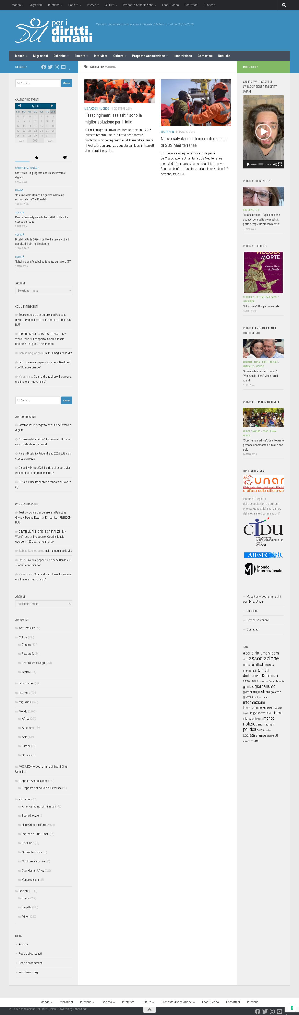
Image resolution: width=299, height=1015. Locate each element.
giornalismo (265, 686)
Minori (25, 916)
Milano (259, 719)
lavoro (278, 708)
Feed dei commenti (31, 963)
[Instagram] (56, 66)
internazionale (252, 708)
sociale (268, 730)
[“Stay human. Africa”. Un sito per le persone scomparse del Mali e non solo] (263, 417)
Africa (25, 718)
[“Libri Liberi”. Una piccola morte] (263, 272)
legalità (246, 713)
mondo (268, 718)
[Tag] (65, 157)
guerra (247, 697)
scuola (261, 730)
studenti (270, 736)
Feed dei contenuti (30, 953)
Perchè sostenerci (258, 620)
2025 (50, 140)
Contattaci (191, 5)
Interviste (93, 5)
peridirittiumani (265, 724)
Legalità (27, 907)
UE (276, 735)
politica (249, 729)
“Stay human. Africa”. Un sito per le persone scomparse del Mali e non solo (263, 445)
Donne (26, 898)
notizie (249, 724)
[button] (263, 132)
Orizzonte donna (32, 852)
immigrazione (259, 697)
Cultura (109, 5)
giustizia (263, 691)
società (249, 735)
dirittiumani (252, 675)
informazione (254, 702)
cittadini (260, 664)
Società (73, 5)
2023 (21, 140)
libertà (261, 713)
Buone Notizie (30, 815)
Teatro (26, 672)
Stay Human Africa (33, 870)
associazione (264, 658)
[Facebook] (43, 66)
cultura (270, 664)
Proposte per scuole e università (42, 788)
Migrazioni (36, 5)
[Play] (248, 164)
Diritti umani (270, 676)
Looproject (80, 1009)
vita (256, 741)
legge (253, 713)
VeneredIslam (30, 880)
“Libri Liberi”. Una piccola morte (261, 306)
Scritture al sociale (27, 168)
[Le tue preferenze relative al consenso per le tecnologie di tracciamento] (292, 1008)
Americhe (28, 728)
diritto (246, 681)
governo (276, 692)
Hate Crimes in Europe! (36, 825)
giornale (248, 686)
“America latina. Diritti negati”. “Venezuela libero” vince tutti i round (260, 375)
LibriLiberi (28, 843)
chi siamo (252, 611)
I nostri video (170, 5)
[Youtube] (63, 66)
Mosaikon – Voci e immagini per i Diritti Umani (262, 599)
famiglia (280, 681)
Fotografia (28, 654)
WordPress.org (28, 972)
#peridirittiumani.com (261, 653)
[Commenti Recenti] (51, 157)
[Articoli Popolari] (36, 157)
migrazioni (249, 718)
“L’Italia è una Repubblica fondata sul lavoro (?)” (43, 261)
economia (264, 681)
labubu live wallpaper (31, 362)
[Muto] (275, 164)
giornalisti (249, 692)
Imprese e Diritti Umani (35, 834)
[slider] (261, 164)
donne (254, 680)
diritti (263, 669)
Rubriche (54, 5)
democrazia (250, 671)
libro (268, 713)
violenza (248, 741)
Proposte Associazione (138, 5)
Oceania (27, 755)
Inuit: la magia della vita (58, 353)
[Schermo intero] (280, 164)
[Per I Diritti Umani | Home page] (53, 30)
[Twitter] (50, 66)
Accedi (23, 944)
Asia (24, 737)
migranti (277, 713)
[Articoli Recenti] (22, 157)
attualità (248, 665)
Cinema (26, 644)
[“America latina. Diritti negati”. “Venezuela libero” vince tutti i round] (263, 348)
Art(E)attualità (27, 628)
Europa (26, 746)
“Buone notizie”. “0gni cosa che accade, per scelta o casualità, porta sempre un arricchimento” (261, 219)
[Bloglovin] (69, 66)
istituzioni (267, 707)
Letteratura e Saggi (33, 663)
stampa (261, 735)
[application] (263, 131)
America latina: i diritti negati (39, 806)
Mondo (16, 5)
